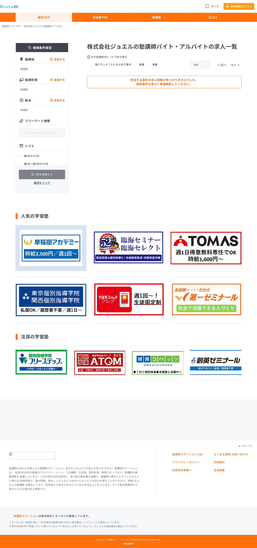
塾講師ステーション (26, 516)
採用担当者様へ (182, 470)
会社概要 (219, 470)
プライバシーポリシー (186, 462)
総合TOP (44, 17)
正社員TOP (100, 17)
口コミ (213, 17)
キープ (215, 6)
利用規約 (219, 462)
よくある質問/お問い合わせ (231, 454)
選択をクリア (42, 183)
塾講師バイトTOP (11, 26)
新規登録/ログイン (241, 6)
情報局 (156, 17)
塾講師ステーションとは (187, 454)
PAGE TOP (246, 446)
